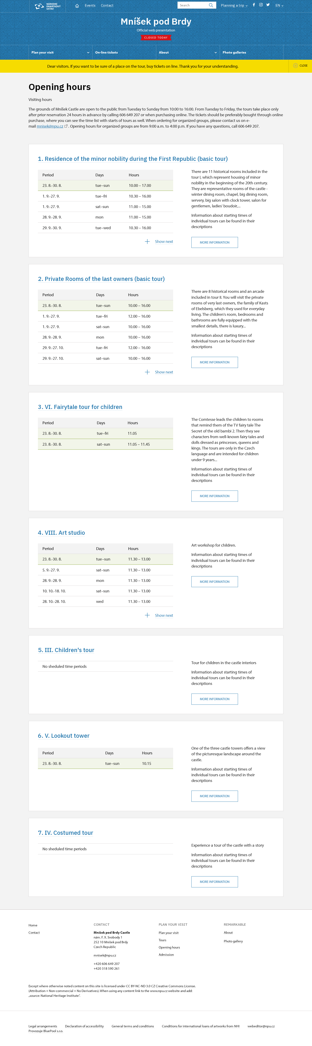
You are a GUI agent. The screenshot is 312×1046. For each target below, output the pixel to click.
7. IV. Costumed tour (65, 832)
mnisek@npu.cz (50, 126)
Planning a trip (233, 5)
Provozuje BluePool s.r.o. (46, 1031)
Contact (107, 5)
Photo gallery (233, 941)
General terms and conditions (133, 1026)
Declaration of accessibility (84, 1026)
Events (90, 5)
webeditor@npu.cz (261, 1026)
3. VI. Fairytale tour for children (80, 407)
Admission (166, 954)
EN (278, 5)
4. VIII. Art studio (61, 532)
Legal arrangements (43, 1026)
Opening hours (169, 947)
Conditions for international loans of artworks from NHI (201, 1026)
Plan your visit (169, 932)
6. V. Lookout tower (64, 735)
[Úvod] (77, 5)
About (228, 932)
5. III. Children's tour (66, 650)
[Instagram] (261, 6)
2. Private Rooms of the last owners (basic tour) (101, 279)
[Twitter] (268, 6)
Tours (162, 940)
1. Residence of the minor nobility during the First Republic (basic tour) (133, 158)
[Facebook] (254, 6)
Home (33, 925)
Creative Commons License (175, 986)
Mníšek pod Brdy (156, 21)
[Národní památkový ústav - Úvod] (47, 6)
